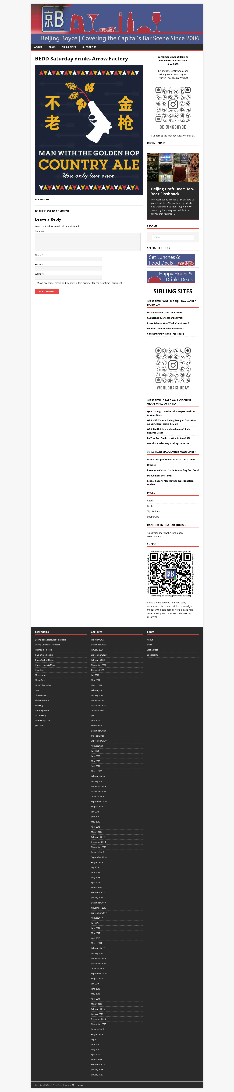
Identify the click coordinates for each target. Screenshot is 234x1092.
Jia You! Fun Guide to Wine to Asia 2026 (168, 438)
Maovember (188, 452)
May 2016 (95, 993)
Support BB (89, 47)
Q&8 (37, 690)
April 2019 (95, 826)
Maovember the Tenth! (159, 475)
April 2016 (95, 998)
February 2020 (98, 776)
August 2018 (97, 862)
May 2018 (95, 877)
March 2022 (96, 685)
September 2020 (98, 740)
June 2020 (95, 756)
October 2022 (97, 669)
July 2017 (95, 922)
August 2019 (97, 806)
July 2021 (95, 715)
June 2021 (95, 720)
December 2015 (98, 1019)
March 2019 (96, 831)
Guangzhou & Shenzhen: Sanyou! (165, 317)
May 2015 (95, 1049)
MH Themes (77, 1085)
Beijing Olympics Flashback (47, 644)
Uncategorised (42, 710)
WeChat (187, 613)
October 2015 (97, 1029)
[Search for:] (173, 237)
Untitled (151, 464)
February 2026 (98, 639)
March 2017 (96, 943)
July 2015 (95, 1039)
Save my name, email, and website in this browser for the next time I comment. (80, 282)
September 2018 (98, 857)
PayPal (153, 616)
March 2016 (96, 1003)
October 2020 (97, 735)
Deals (52, 47)
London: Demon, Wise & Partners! (165, 328)
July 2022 (95, 675)
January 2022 (97, 695)
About (38, 47)
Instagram (181, 74)
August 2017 (97, 917)
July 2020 (95, 750)
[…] (174, 213)
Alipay (180, 135)
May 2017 (95, 933)
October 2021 (97, 710)
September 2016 (98, 973)
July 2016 (95, 983)
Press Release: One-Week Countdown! (168, 323)
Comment (40, 231)
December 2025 (98, 644)
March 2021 (96, 725)
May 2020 (95, 761)
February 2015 (98, 1064)
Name (38, 255)
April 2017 (95, 938)
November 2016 (98, 963)
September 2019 (98, 801)
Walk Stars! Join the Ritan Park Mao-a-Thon (171, 459)
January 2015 (97, 1069)
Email (38, 264)
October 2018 (97, 852)
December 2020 (98, 730)
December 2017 (98, 902)
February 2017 (98, 948)
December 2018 (98, 841)
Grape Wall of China (161, 403)
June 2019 (95, 816)
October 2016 (97, 968)
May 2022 (95, 680)
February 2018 (98, 892)
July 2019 (95, 811)
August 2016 (97, 978)
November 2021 (98, 705)
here (169, 609)
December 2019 (98, 786)
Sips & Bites (69, 47)
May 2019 (95, 821)
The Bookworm (42, 700)
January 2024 (97, 649)
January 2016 (97, 1014)
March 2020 (96, 771)
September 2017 (98, 912)
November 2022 (98, 665)
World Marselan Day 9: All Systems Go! (168, 443)
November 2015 (98, 1024)
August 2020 (97, 745)
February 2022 (98, 690)
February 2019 (98, 837)
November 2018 (98, 847)
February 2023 (98, 659)
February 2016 (98, 1009)
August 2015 (97, 1034)
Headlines (39, 669)
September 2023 (98, 654)
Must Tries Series (43, 685)
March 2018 (96, 887)
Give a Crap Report (44, 654)
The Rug (39, 705)
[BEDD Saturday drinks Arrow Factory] (89, 193)
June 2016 (95, 988)
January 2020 (97, 781)
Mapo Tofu (40, 680)
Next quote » (154, 536)
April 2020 (95, 766)
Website (39, 273)
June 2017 (95, 928)
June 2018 (95, 872)
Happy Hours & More (45, 665)
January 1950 (97, 1074)
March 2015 (96, 1059)
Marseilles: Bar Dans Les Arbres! (164, 312)
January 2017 (97, 953)
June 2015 (95, 1044)
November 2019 (98, 791)
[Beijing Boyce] (117, 41)
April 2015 (95, 1054)
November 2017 (98, 907)
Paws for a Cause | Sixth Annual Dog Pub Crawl (173, 470)
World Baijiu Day (42, 720)
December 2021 (98, 700)
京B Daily (39, 725)
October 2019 (97, 796)
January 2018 (97, 897)
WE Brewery (40, 715)
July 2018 (95, 867)
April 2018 (95, 882)
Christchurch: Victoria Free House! (165, 333)
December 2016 (98, 958)
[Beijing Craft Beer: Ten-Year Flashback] (173, 167)
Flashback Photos (43, 649)
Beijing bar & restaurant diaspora (50, 639)
